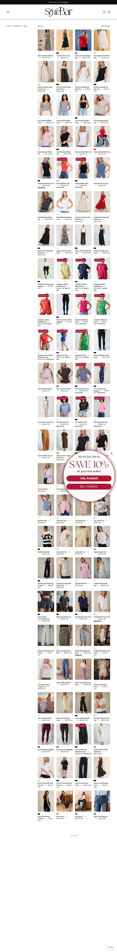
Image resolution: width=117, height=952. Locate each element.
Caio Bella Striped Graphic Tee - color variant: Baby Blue (39, 682)
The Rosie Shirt (43, 489)
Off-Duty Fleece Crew (101, 422)
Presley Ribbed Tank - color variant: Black (76, 180)
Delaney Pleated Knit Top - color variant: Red (95, 149)
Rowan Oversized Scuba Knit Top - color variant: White (39, 780)
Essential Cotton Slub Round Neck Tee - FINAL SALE (46, 889)
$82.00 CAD (79, 585)
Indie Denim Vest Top (101, 183)
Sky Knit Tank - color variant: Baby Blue (39, 518)
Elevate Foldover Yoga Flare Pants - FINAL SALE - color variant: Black (76, 920)
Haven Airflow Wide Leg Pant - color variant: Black (76, 248)
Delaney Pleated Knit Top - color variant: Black (39, 180)
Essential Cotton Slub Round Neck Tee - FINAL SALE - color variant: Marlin (39, 885)
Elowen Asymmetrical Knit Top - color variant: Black (95, 84)
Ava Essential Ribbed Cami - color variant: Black (76, 118)
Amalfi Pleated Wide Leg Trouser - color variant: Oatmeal (39, 648)
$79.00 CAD (65, 684)
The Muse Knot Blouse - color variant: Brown (57, 386)
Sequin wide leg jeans (101, 816)
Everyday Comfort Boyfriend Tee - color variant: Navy (76, 281)
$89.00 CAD (60, 818)
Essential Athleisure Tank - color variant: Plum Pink (76, 317)
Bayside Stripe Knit (44, 552)
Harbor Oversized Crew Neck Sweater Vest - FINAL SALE (82, 889)
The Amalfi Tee (99, 520)
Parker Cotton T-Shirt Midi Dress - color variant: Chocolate (57, 453)
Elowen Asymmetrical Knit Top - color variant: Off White (76, 84)
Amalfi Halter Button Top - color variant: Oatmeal (95, 580)
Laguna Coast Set (62, 355)
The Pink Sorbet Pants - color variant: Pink (57, 486)
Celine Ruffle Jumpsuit (82, 718)
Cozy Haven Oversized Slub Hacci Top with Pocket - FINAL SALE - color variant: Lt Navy (39, 920)
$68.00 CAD (105, 585)
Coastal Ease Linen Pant (45, 422)
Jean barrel (60, 816)
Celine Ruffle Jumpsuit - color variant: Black (76, 715)
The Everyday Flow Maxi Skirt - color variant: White (95, 53)
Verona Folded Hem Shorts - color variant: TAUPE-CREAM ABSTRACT (95, 682)
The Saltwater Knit (62, 422)
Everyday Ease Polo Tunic (83, 617)
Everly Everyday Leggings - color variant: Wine (39, 747)
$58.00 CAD (60, 522)
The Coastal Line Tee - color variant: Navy (76, 386)
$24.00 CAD (105, 122)
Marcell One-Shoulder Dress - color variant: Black (95, 780)
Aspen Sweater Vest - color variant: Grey (95, 549)
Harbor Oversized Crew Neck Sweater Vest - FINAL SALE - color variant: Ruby (76, 885)
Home (9, 26)
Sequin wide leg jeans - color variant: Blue (95, 813)
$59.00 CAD (46, 457)
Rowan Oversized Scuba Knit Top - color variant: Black (57, 780)
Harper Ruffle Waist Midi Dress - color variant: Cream (95, 648)
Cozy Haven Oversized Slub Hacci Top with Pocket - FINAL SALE (45, 925)
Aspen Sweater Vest (100, 552)
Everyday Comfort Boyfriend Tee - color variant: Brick (39, 317)
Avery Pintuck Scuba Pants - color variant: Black (76, 780)
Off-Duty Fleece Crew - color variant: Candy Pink (95, 419)
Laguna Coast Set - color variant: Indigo (57, 352)
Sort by (40, 26)
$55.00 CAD (106, 357)
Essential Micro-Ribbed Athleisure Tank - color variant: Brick (39, 352)
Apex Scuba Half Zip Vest (64, 923)
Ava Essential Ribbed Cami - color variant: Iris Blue (57, 118)
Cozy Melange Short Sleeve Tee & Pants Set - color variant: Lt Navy (57, 885)
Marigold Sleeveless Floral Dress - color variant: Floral (95, 920)
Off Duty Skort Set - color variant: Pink (76, 580)
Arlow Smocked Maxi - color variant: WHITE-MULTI (39, 715)
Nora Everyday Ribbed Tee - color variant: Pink (39, 149)
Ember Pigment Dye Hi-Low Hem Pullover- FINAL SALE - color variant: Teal (76, 847)
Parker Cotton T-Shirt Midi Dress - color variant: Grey (95, 747)
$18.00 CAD (49, 122)
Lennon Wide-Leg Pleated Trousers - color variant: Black (76, 747)
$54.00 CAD (41, 91)
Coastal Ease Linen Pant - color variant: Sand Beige (39, 419)
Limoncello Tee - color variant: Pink (57, 549)
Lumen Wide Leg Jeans (63, 682)
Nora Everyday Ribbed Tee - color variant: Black (57, 149)
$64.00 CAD (79, 221)
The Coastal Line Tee (82, 388)
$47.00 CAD (97, 522)
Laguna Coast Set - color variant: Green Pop (76, 352)
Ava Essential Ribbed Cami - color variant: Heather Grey (39, 118)
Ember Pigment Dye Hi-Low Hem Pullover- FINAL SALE (82, 852)
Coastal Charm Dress (63, 55)
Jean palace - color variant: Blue (76, 813)
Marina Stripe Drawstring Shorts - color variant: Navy (39, 614)
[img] (41, 188)
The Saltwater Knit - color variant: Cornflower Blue (57, 419)
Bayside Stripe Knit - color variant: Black (39, 549)
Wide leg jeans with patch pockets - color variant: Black (39, 847)
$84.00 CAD (65, 57)
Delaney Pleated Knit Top (83, 152)
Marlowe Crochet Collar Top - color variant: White (95, 715)
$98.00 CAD (46, 720)
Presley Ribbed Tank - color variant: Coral (57, 180)
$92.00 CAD (102, 818)
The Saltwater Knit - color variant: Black (76, 419)
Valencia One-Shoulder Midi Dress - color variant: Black (39, 248)
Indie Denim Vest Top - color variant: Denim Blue (95, 180)
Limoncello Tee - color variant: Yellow (76, 549)
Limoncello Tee (61, 552)
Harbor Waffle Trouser (45, 455)
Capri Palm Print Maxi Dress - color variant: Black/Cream (57, 248)
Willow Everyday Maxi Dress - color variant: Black (95, 248)
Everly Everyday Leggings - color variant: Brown (57, 747)
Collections (17, 26)
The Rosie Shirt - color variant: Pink (39, 486)
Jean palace (78, 816)
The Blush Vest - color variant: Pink (57, 518)
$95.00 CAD (69, 720)
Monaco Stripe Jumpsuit (45, 55)
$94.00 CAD (46, 57)
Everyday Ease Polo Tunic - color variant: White (95, 614)
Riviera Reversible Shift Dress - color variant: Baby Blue (76, 648)
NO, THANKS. (89, 486)
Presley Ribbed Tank (63, 183)
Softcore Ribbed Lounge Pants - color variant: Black (95, 352)
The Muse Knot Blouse (45, 388)
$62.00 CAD (102, 554)
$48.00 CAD (69, 253)
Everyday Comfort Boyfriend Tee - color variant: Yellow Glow (57, 281)
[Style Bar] (58, 12)
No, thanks (89, 494)
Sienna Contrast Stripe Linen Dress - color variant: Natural (39, 84)
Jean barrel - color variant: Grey (57, 813)
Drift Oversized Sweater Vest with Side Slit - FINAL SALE (101, 852)
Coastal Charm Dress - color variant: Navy (57, 53)
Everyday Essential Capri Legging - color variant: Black (39, 281)
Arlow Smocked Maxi (45, 718)
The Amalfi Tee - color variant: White (95, 518)
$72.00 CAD (87, 653)
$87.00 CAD (41, 491)
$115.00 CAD (98, 927)
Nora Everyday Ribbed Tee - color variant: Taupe (95, 118)
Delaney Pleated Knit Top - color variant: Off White (76, 149)
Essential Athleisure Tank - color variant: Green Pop (95, 317)
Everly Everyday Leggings (46, 749)
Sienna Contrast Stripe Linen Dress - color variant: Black (57, 84)
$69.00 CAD (86, 57)
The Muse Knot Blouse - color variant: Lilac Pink (39, 386)
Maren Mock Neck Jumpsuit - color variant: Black (39, 813)
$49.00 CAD (46, 424)
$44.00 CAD (102, 185)
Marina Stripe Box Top (63, 617)
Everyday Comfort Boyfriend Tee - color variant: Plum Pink (95, 281)
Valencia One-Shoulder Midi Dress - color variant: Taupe (76, 214)
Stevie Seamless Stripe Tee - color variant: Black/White (39, 214)
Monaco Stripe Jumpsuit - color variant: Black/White (39, 53)
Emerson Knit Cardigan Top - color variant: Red (76, 53)
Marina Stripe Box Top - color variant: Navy (57, 614)
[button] (104, 11)
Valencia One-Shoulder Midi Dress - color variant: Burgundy (95, 214)
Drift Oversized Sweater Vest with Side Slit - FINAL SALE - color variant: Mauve (95, 847)
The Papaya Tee (80, 520)
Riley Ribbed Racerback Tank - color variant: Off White (57, 214)
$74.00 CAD (105, 57)
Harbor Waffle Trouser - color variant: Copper (39, 453)
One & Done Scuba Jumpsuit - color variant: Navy (95, 386)
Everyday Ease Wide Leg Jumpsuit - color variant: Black (39, 580)
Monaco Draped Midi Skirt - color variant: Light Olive (57, 648)
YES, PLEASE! (89, 478)
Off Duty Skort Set (80, 583)
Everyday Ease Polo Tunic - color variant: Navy (76, 614)
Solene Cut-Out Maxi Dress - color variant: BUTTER (57, 715)
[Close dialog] (111, 453)
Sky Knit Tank (42, 520)
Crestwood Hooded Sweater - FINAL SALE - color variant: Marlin (57, 847)
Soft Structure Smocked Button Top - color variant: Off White (57, 580)
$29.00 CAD (83, 154)
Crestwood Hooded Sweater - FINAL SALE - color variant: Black (95, 885)
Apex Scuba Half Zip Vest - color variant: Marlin (57, 920)
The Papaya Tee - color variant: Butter (76, 518)
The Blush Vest (61, 520)
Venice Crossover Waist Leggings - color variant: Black (57, 317)
